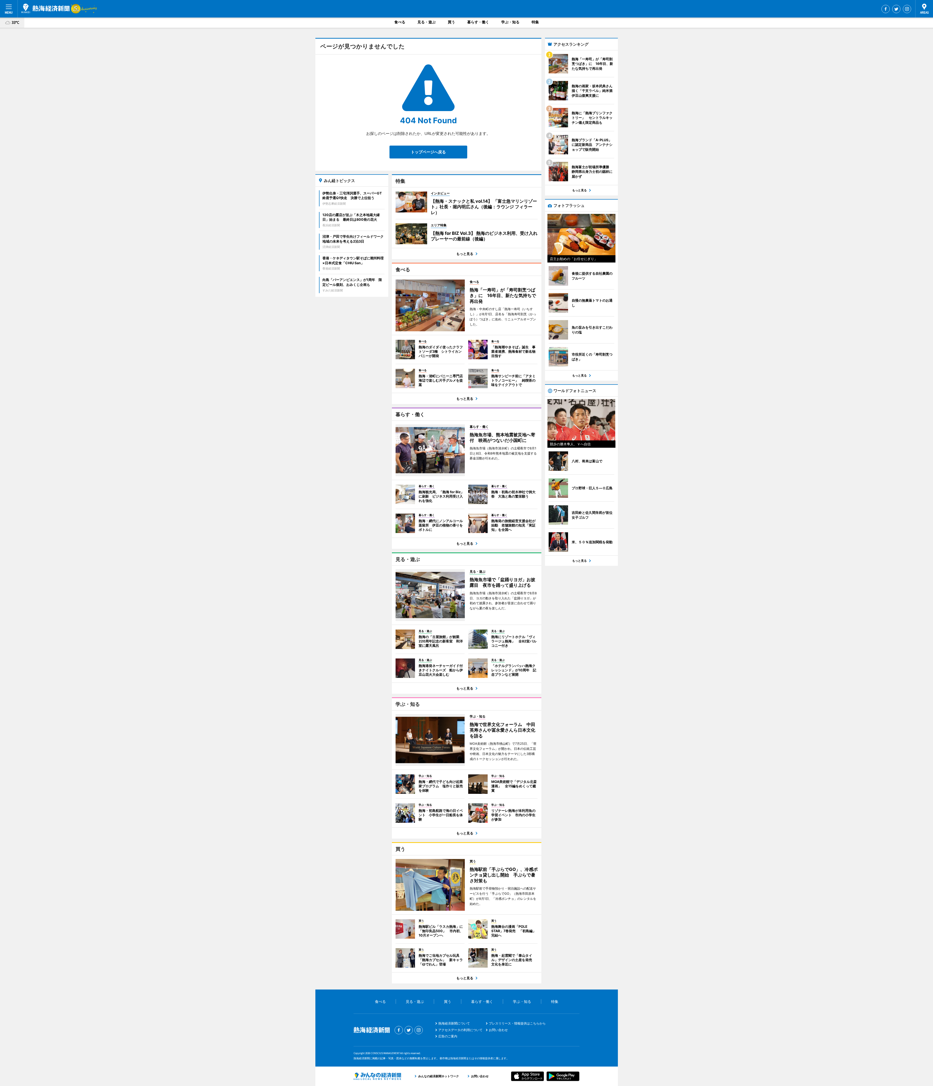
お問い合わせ (498, 1030)
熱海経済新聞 (45, 8)
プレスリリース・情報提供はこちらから (517, 1023)
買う (451, 22)
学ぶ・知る (510, 22)
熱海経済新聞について (454, 1023)
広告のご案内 (447, 1036)
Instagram (907, 9)
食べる (399, 22)
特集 (535, 22)
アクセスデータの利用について (460, 1030)
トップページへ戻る (428, 151)
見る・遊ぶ (426, 22)
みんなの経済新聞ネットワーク (377, 1076)
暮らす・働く (478, 22)
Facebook (885, 9)
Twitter (896, 9)
